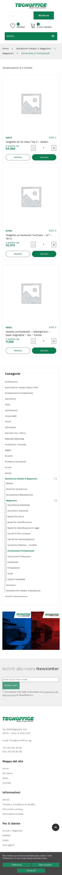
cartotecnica (11, 410)
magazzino (8, 53)
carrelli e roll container (19, 533)
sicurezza (11, 585)
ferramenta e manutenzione (19, 495)
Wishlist (6, 835)
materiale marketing (14, 439)
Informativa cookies (13, 814)
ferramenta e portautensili (20, 551)
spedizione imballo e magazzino (33, 48)
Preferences (17, 865)
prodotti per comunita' (15, 444)
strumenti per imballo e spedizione (23, 591)
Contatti (6, 783)
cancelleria (10, 399)
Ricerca (44, 15)
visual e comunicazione (16, 596)
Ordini (5, 840)
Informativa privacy (12, 809)
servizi (8, 473)
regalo (8, 450)
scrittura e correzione (15, 462)
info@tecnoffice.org (20, 740)
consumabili (11, 416)
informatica (10, 427)
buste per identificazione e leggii (23, 528)
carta (7, 404)
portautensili (13, 568)
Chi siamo (7, 773)
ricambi (8, 456)
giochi (8, 422)
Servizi (5, 799)
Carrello (44, 157)
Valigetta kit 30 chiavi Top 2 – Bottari (27, 141)
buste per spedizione (16, 489)
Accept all (31, 870)
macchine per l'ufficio (15, 433)
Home (5, 48)
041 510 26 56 (14, 747)
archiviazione (11, 382)
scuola (8, 467)
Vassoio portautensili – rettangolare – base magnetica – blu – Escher (28, 333)
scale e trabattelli (16, 579)
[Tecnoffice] (31, 5)
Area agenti (8, 845)
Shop (5, 778)
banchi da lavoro (15, 516)
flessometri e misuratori (19, 556)
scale (10, 573)
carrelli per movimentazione (20, 539)
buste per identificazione (19, 522)
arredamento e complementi (19, 393)
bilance (9, 483)
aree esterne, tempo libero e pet (21, 387)
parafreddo (12, 562)
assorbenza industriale (18, 505)
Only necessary (45, 865)
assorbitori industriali (17, 511)
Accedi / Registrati (12, 830)
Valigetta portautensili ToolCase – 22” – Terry (29, 237)
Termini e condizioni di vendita (18, 804)
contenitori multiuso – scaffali (22, 545)
